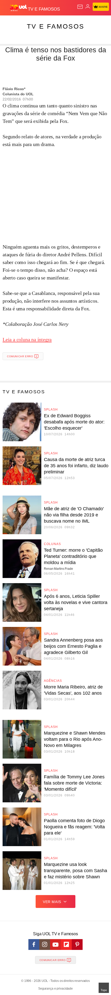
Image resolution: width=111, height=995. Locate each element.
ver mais (52, 902)
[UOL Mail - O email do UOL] (80, 7)
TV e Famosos (55, 26)
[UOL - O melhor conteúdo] (19, 8)
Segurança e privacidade (55, 988)
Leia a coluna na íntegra (27, 339)
